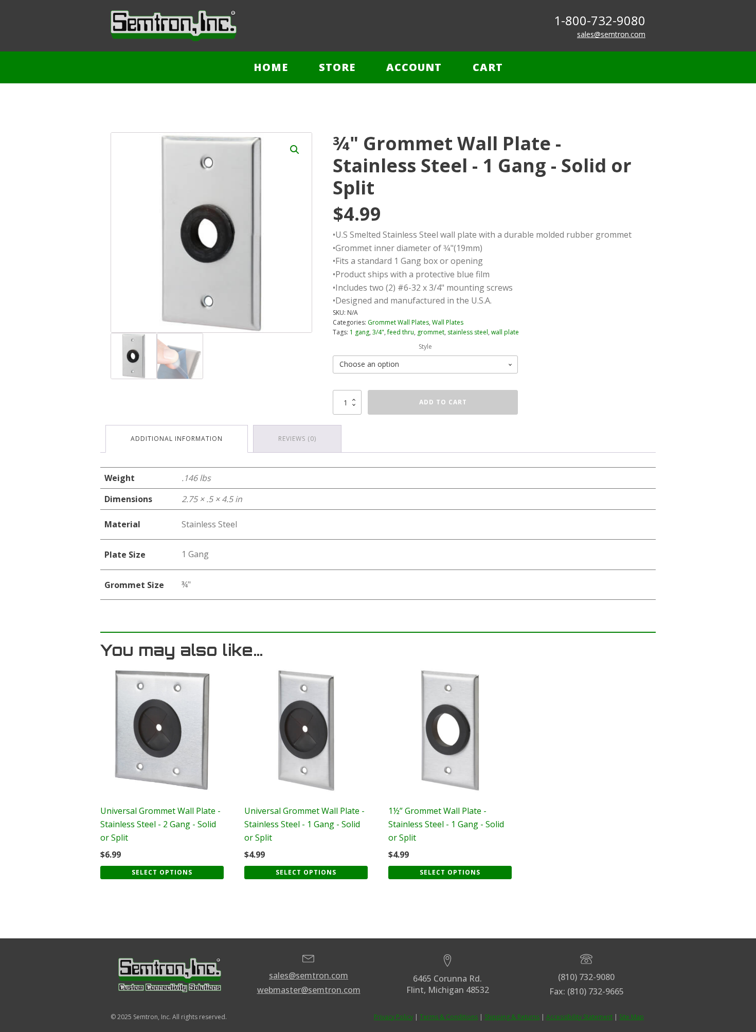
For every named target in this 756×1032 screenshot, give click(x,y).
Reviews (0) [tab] (297, 438)
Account (414, 67)
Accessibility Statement (579, 1016)
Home (271, 67)
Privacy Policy (393, 1016)
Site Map (631, 1016)
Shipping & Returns (511, 1016)
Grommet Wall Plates (398, 322)
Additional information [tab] (177, 438)
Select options (162, 872)
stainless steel (467, 332)
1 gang (359, 332)
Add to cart (443, 402)
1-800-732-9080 (599, 20)
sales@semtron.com (611, 34)
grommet (430, 332)
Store (337, 67)
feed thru (400, 332)
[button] (294, 149)
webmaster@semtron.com (309, 989)
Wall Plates (447, 322)
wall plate (505, 332)
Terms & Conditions (449, 1016)
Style (425, 346)
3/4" (378, 332)
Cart (488, 67)
